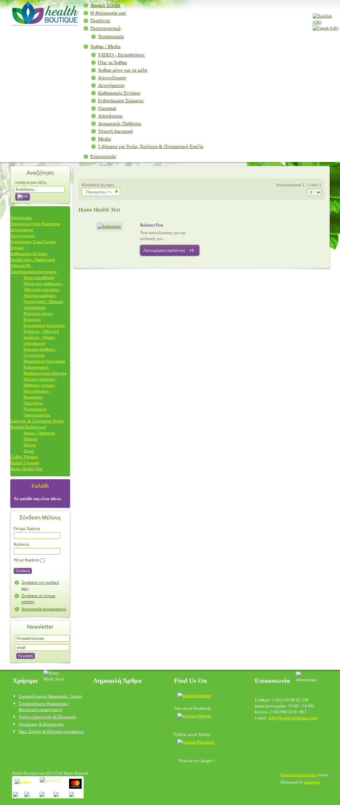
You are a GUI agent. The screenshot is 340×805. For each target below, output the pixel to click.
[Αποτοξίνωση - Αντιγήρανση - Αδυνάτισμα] (44, 24)
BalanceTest (151, 225)
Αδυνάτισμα (110, 116)
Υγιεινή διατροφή (115, 131)
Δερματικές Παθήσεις (119, 123)
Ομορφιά (107, 108)
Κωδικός (21, 544)
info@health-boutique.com (292, 717)
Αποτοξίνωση (112, 77)
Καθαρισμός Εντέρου (119, 93)
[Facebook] (196, 695)
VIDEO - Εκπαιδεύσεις (121, 54)
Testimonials (111, 36)
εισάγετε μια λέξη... (32, 182)
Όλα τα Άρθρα (112, 62)
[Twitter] (194, 715)
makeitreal (312, 782)
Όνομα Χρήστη (27, 528)
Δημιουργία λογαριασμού (43, 608)
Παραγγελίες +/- (99, 192)
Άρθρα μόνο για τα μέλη (122, 70)
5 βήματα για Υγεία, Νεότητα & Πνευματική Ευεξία (150, 146)
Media (104, 138)
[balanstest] (109, 226)
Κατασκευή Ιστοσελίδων (299, 775)
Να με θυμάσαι (27, 559)
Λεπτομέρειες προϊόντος (164, 250)
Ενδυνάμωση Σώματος (121, 100)
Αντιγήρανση (111, 85)
